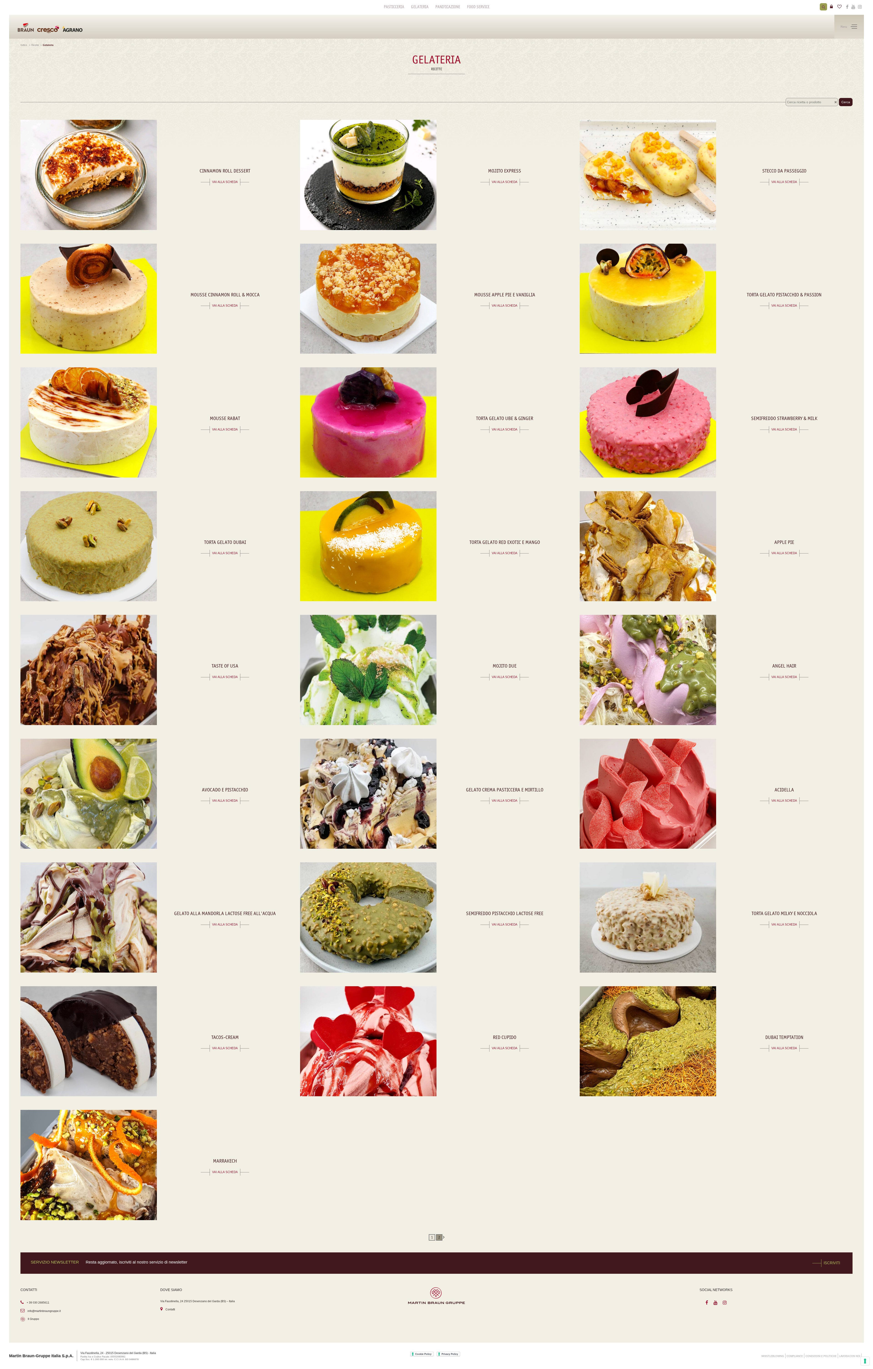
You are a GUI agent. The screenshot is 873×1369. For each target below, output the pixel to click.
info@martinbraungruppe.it (44, 1311)
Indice (24, 45)
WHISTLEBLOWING (772, 1356)
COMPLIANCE (795, 1356)
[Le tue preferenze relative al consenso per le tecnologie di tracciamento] (865, 1361)
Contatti (170, 1309)
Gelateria (420, 6)
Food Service (478, 6)
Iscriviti (832, 1263)
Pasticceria (394, 6)
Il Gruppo (33, 1319)
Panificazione (447, 6)
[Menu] (854, 27)
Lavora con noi (849, 1356)
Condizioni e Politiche (821, 1356)
